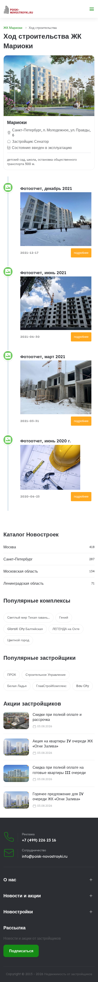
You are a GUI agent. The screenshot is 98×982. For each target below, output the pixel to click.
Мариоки (17, 122)
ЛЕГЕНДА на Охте (66, 629)
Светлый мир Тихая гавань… (28, 617)
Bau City (82, 686)
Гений (63, 617)
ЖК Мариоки (12, 28)
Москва (9, 547)
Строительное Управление (46, 675)
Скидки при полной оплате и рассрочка (57, 717)
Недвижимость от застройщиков (68, 974)
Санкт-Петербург (18, 559)
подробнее (81, 252)
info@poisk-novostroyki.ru (44, 856)
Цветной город (18, 640)
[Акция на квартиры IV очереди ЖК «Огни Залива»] (16, 747)
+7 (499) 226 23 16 (39, 840)
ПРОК (11, 675)
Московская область (20, 571)
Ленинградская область (23, 583)
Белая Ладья (17, 686)
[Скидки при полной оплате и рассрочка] (16, 720)
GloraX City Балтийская (25, 629)
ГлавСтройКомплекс (51, 686)
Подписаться (21, 951)
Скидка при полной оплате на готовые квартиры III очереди (59, 770)
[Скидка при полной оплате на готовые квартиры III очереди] (16, 773)
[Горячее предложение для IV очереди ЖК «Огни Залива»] (16, 800)
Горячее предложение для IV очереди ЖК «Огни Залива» (58, 796)
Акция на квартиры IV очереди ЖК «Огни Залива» (63, 743)
